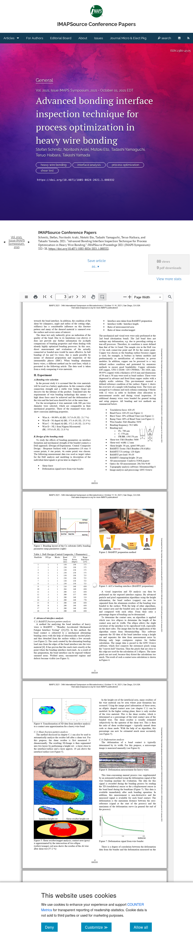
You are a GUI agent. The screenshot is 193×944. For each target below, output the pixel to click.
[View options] (26, 296)
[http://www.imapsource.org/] (84, 492)
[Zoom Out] (125, 297)
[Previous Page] (51, 296)
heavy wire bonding (53, 165)
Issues (98, 38)
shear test (47, 170)
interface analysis (89, 165)
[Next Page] (77, 296)
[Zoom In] (130, 297)
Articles (9, 38)
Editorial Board (60, 38)
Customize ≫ (98, 927)
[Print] (35, 297)
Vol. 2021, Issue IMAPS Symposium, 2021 (66, 90)
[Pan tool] (93, 297)
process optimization (125, 165)
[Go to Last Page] (84, 296)
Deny (51, 927)
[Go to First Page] (45, 296)
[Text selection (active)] (102, 297)
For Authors (34, 38)
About (82, 38)
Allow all (143, 927)
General (44, 80)
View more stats (169, 279)
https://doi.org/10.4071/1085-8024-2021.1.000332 (75, 179)
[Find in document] (170, 297)
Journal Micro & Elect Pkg (128, 38)
